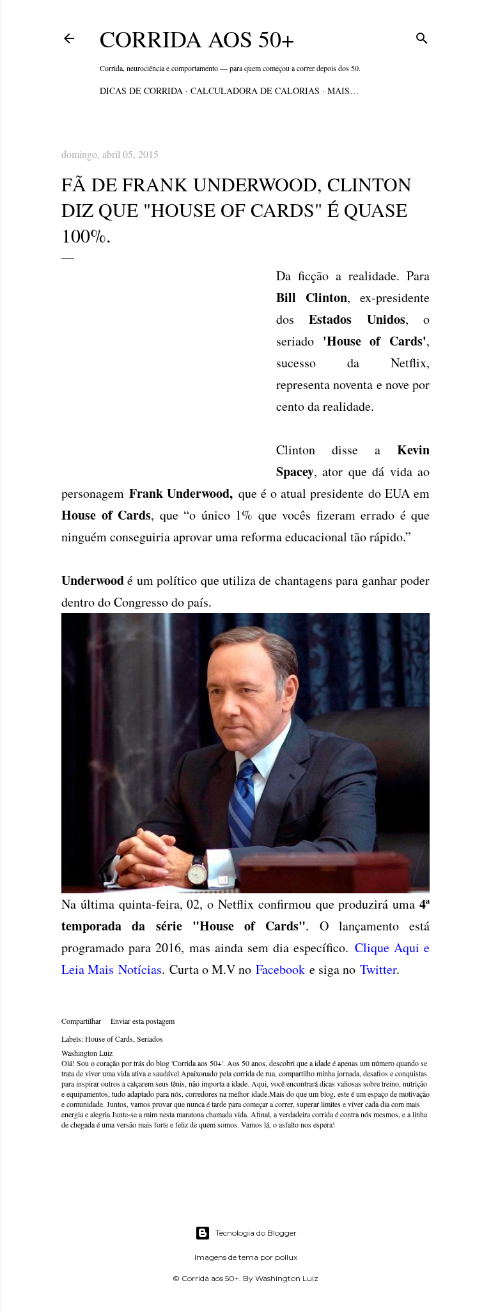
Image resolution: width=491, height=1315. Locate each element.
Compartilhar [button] (81, 1021)
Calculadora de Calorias (255, 90)
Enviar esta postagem (143, 1021)
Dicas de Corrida (141, 90)
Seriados (150, 1038)
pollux (286, 1257)
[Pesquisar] (422, 36)
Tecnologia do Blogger (256, 1233)
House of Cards (109, 1038)
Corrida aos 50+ (197, 38)
